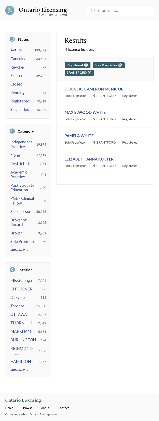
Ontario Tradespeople (43, 414)
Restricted (19, 163)
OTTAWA (18, 314)
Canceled (18, 58)
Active (16, 50)
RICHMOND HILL (21, 350)
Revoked (17, 67)
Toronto (17, 306)
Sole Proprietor (23, 241)
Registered (19, 101)
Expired (16, 75)
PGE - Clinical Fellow (22, 200)
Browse (27, 408)
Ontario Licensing (43, 10)
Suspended (19, 109)
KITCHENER (21, 289)
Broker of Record (18, 222)
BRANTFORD (77, 72)
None (15, 155)
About (45, 408)
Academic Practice (18, 174)
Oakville (17, 297)
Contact (63, 408)
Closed (16, 84)
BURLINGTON (23, 340)
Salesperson (20, 211)
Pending (17, 92)
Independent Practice (21, 144)
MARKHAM (20, 331)
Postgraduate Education (22, 187)
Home (9, 408)
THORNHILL (21, 323)
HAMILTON (20, 361)
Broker (16, 233)
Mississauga (21, 280)
